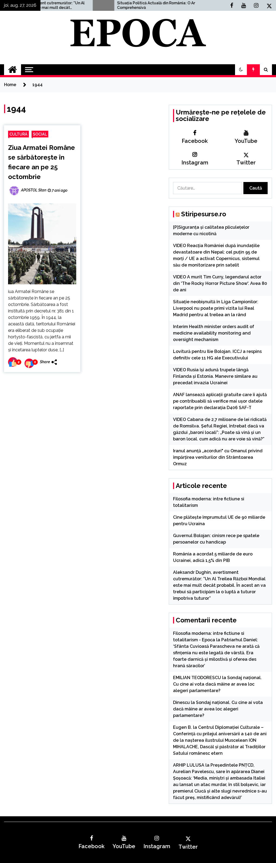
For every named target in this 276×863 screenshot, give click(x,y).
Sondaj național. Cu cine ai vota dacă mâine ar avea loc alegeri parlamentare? (217, 684)
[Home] (12, 69)
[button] (241, 69)
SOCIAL (40, 134)
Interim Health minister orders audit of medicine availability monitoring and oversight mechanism (213, 333)
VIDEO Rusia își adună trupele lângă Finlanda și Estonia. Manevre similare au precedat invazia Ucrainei (215, 376)
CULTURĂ (18, 134)
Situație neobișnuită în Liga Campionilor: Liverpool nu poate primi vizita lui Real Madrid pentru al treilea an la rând (215, 308)
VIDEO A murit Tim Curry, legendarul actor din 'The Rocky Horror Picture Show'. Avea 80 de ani (220, 283)
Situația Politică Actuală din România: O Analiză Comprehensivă (137, 5)
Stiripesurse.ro (203, 214)
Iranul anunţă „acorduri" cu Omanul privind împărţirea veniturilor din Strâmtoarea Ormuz (218, 457)
